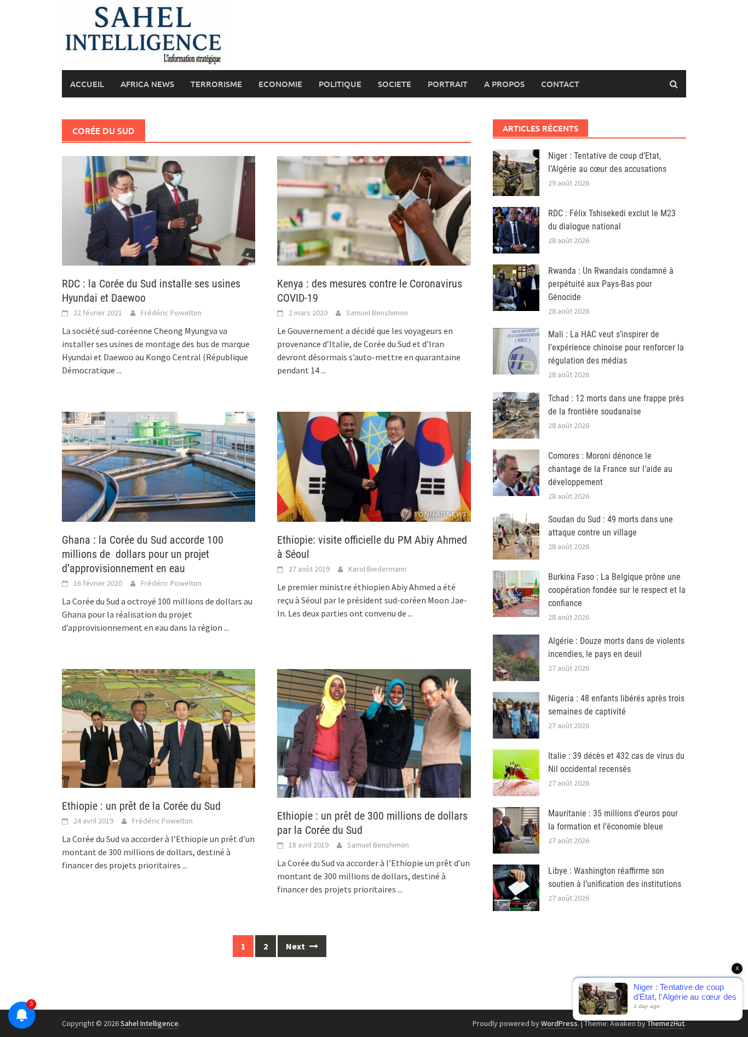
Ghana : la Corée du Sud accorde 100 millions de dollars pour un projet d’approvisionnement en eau (142, 554)
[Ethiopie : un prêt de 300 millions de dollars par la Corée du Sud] (373, 732)
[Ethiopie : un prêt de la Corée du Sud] (158, 727)
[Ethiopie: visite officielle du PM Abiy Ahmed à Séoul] (373, 465)
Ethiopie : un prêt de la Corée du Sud (141, 806)
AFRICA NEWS (147, 83)
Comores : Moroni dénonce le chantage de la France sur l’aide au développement (610, 469)
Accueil (87, 83)
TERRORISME (216, 83)
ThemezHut (665, 1023)
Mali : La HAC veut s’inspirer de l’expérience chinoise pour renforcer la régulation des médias (616, 347)
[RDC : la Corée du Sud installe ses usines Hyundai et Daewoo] (158, 209)
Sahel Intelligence (149, 1023)
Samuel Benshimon (377, 313)
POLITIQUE (340, 83)
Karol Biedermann (377, 569)
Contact (560, 83)
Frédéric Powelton (171, 313)
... (119, 370)
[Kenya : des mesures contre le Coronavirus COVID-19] (373, 209)
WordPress (559, 1023)
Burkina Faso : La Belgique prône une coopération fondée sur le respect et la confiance (617, 590)
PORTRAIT (448, 83)
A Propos (504, 83)
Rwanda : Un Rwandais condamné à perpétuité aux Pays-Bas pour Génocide (611, 284)
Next (296, 946)
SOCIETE (394, 83)
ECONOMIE (280, 83)
